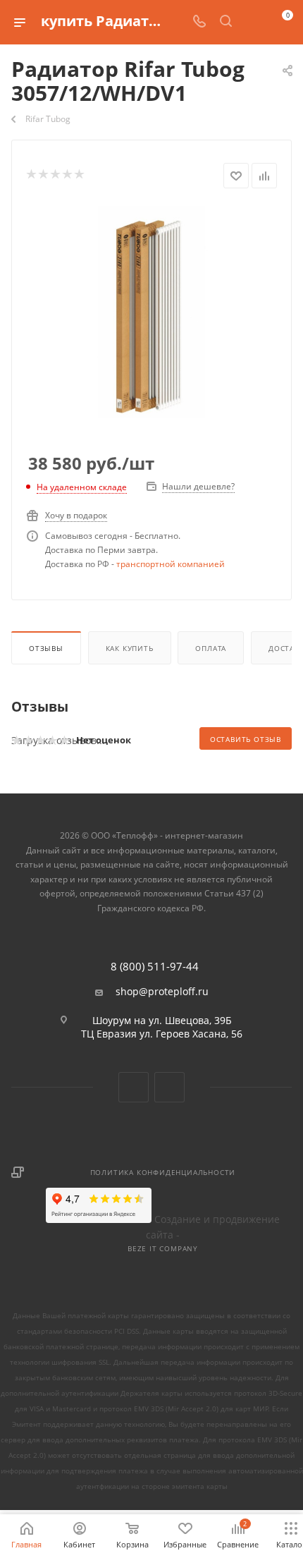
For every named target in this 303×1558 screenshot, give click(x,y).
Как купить (130, 648)
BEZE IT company (163, 1248)
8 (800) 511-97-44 (155, 966)
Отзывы (46, 648)
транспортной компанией (170, 564)
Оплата (210, 648)
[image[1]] (151, 310)
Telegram (169, 1087)
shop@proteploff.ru (162, 991)
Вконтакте (133, 1087)
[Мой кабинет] (252, 22)
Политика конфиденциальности (163, 1172)
